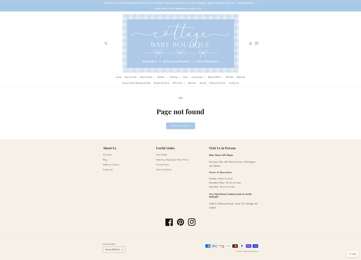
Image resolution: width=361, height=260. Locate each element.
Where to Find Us (111, 164)
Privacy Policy (162, 164)
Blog (105, 159)
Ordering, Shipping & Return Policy (172, 159)
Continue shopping (181, 125)
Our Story (107, 154)
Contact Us (108, 169)
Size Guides (161, 154)
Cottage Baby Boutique (250, 251)
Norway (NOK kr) (112, 249)
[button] (106, 43)
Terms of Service (163, 169)
